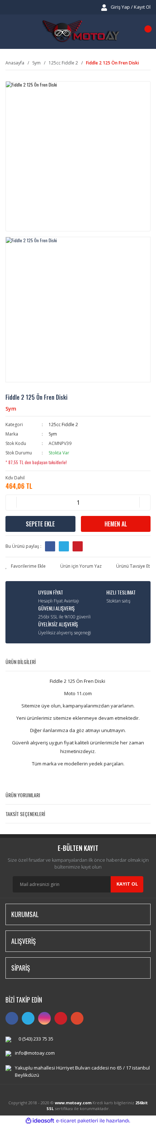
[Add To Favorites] (25, 566)
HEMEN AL (115, 524)
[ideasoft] (39, 1120)
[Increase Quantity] (144, 502)
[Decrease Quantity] (11, 502)
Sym (10, 408)
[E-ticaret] (77, 1120)
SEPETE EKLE (40, 524)
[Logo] (80, 31)
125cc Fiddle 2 (63, 424)
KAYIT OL (127, 884)
